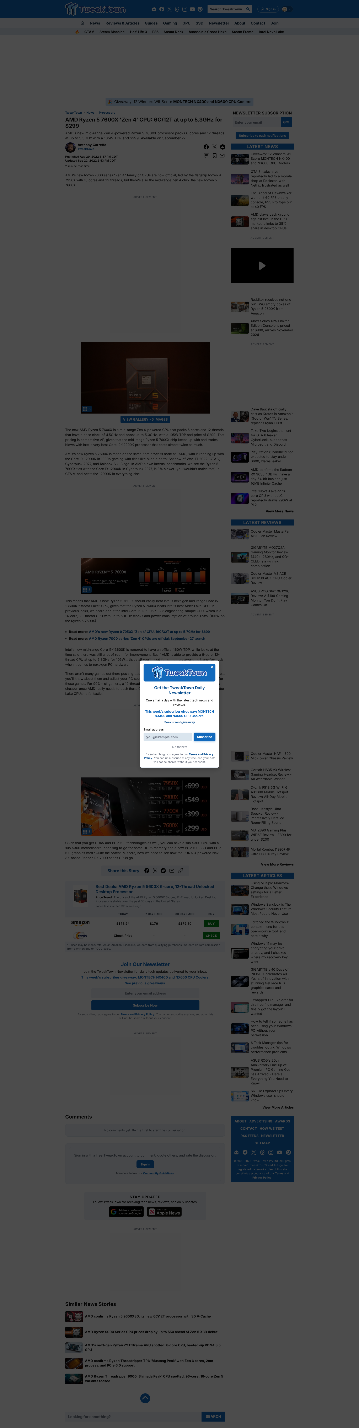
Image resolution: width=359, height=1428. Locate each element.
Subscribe (204, 737)
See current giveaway (179, 722)
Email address (154, 729)
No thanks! (179, 747)
